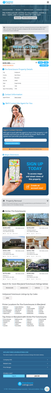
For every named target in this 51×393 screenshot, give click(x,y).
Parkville (41, 311)
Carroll (40, 322)
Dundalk (41, 308)
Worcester (41, 325)
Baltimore (5, 307)
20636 (7, 298)
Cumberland (18, 313)
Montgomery (6, 321)
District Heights (7, 311)
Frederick (17, 311)
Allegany (29, 322)
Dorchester (18, 325)
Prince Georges (7, 319)
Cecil (4, 324)
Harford (29, 321)
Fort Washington (7, 310)
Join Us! (37, 376)
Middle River (30, 313)
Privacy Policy (43, 389)
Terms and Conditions (33, 389)
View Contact (18, 97)
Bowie (28, 307)
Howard (5, 322)
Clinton (41, 310)
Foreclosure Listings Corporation (19, 389)
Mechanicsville (9, 287)
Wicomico (41, 324)
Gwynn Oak (30, 310)
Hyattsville (41, 307)
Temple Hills (30, 311)
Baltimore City (18, 319)
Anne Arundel (42, 319)
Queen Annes (30, 325)
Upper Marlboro (19, 307)
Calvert (17, 324)
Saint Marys (30, 324)
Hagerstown (6, 313)
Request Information (12, 143)
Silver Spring (18, 308)
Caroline (5, 325)
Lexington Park (24, 287)
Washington (18, 322)
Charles (17, 321)
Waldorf (5, 308)
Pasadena (41, 313)
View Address (8, 65)
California (37, 287)
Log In (14, 376)
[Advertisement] (25, 335)
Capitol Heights (31, 308)
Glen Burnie (18, 310)
